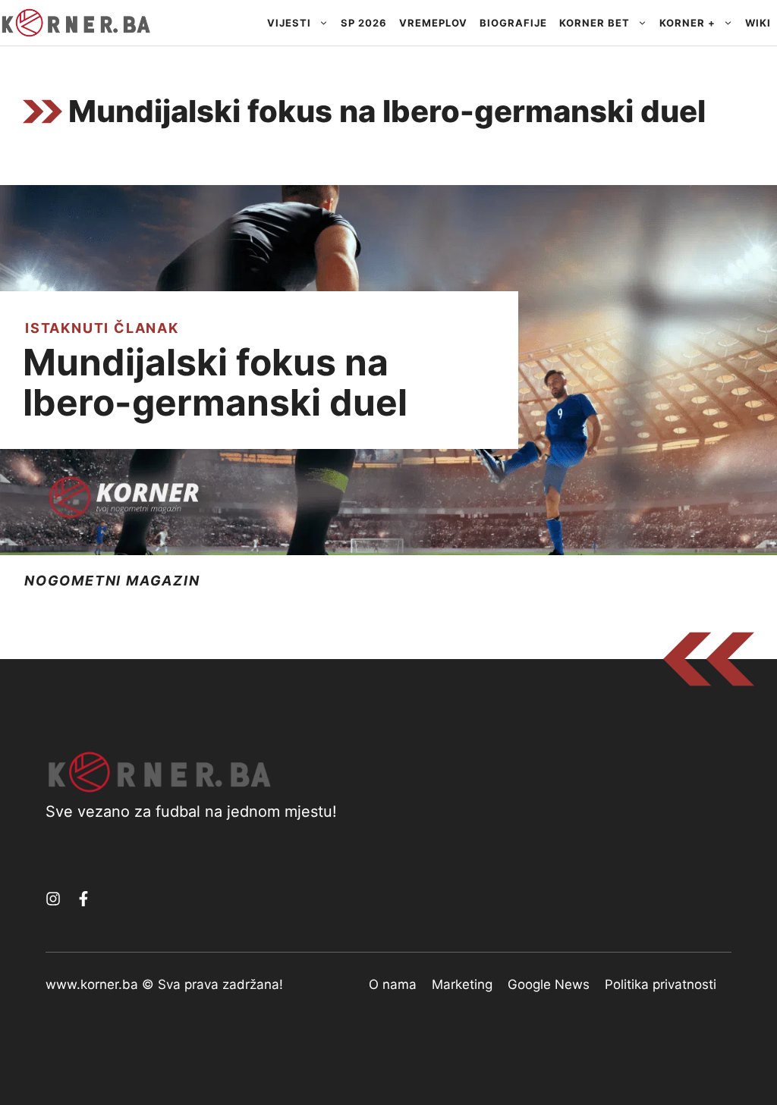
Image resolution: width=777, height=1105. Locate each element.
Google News (549, 984)
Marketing (462, 984)
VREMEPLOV (433, 23)
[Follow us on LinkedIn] (83, 898)
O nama (393, 984)
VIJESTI (289, 23)
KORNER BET (594, 23)
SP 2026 (364, 23)
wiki (758, 23)
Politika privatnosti (660, 984)
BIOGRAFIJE (513, 23)
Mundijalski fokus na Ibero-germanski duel (215, 382)
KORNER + (687, 23)
